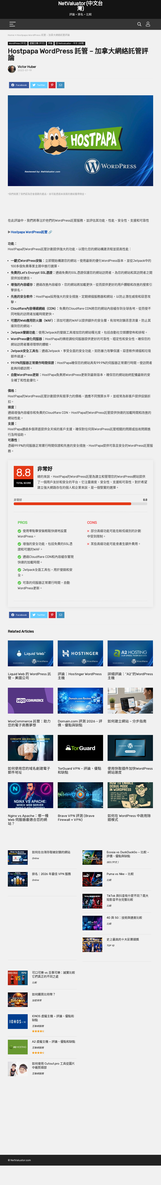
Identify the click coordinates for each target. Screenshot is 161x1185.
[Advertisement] (80, 204)
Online (35, 858)
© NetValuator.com (19, 1160)
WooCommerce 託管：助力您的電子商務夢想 (29, 723)
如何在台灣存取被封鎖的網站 (51, 852)
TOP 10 (110, 945)
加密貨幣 (36, 1000)
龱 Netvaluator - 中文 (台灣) (70, 43)
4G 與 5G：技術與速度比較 (124, 917)
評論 (50, 43)
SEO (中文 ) (112, 862)
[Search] (139, 24)
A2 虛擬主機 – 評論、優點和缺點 (53, 1041)
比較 (34, 982)
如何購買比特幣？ (44, 994)
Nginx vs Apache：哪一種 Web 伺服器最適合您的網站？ (28, 820)
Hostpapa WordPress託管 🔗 (31, 232)
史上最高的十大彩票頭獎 (123, 939)
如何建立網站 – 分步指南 (127, 721)
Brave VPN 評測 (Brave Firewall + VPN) (76, 818)
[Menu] (12, 24)
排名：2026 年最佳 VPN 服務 (51, 874)
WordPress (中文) (17, 43)
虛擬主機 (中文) (37, 43)
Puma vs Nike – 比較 (120, 874)
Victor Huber (27, 67)
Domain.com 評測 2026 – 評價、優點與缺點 (80, 723)
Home (11, 35)
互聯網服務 (38, 1026)
